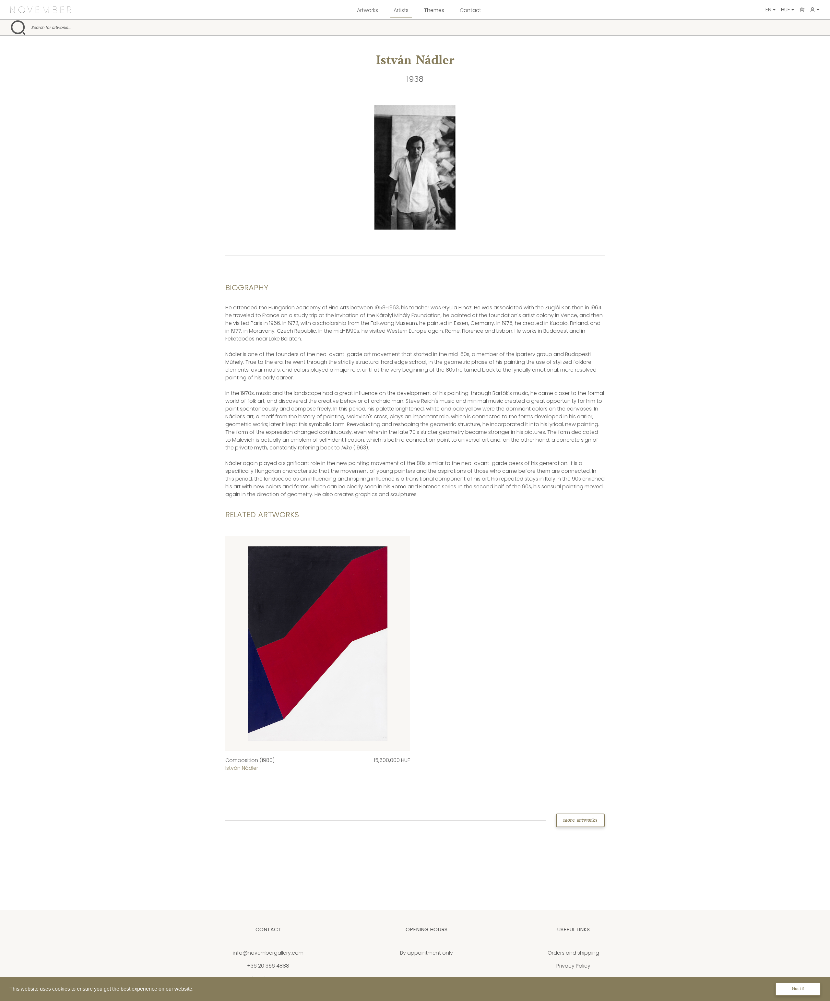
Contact (470, 10)
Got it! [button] (798, 988)
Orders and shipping (573, 953)
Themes (434, 10)
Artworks (367, 10)
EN (769, 9)
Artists (401, 10)
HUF (786, 9)
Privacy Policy (573, 966)
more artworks (580, 820)
